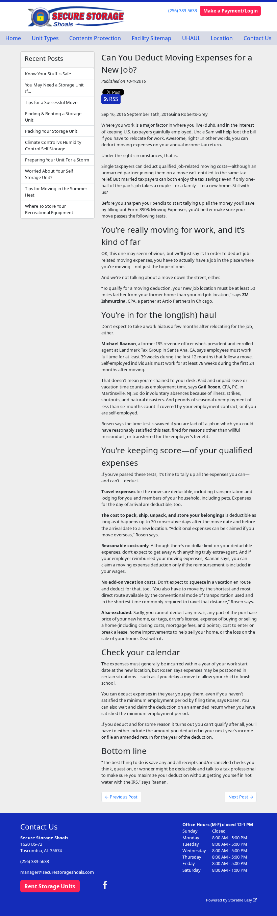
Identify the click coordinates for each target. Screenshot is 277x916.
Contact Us (258, 38)
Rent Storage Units (49, 886)
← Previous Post (121, 797)
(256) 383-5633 (182, 10)
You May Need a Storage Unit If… (54, 88)
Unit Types (45, 38)
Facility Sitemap (151, 38)
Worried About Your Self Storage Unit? (49, 174)
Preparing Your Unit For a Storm (57, 160)
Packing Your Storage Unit (51, 131)
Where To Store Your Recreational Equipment (49, 209)
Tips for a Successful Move (51, 102)
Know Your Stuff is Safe (48, 74)
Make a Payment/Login (230, 10)
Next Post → (240, 797)
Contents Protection (95, 38)
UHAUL (191, 38)
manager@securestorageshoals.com (57, 872)
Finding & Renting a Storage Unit (53, 116)
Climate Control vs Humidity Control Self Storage (53, 145)
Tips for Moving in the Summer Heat (56, 191)
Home (13, 38)
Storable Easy (240, 899)
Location (222, 38)
